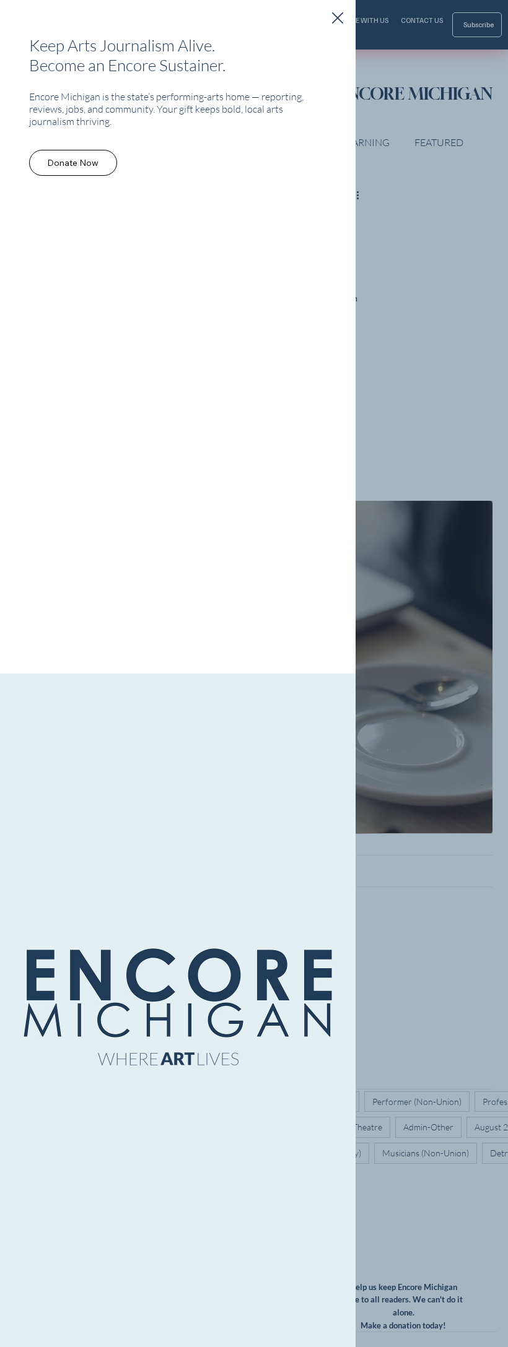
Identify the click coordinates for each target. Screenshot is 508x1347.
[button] (337, 18)
